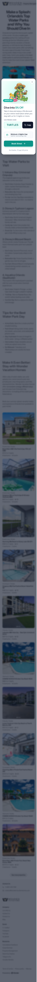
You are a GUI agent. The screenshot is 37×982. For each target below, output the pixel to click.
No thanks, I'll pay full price (18, 150)
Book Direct (17, 143)
